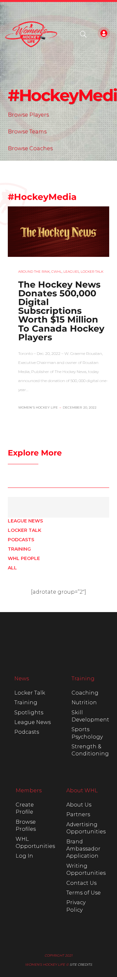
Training (19, 549)
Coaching (85, 693)
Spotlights (28, 712)
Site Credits (81, 964)
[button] (83, 34)
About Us (78, 805)
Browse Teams (27, 131)
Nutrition (84, 702)
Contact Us (81, 883)
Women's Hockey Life (38, 407)
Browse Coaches (30, 148)
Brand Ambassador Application (83, 849)
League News (25, 521)
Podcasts (21, 540)
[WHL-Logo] (31, 34)
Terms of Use (83, 893)
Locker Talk (24, 530)
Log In (24, 856)
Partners (78, 814)
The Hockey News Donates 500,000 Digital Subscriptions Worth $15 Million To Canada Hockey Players (61, 311)
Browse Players (28, 115)
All (12, 568)
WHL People (24, 558)
